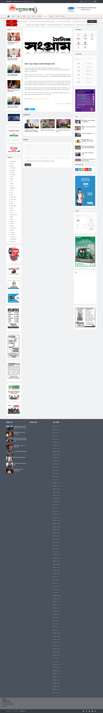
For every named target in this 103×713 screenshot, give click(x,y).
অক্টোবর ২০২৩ (55, 533)
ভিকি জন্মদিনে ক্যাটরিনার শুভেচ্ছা (19, 457)
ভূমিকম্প (12, 217)
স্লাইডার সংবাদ (13, 241)
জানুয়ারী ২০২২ (55, 598)
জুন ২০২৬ (54, 432)
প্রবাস (12, 201)
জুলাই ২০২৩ (55, 542)
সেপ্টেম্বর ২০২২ (55, 573)
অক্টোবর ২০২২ (55, 570)
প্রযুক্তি (18, 16)
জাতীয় (12, 185)
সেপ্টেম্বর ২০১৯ (55, 686)
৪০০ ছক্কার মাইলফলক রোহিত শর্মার (20, 451)
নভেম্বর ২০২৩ (55, 529)
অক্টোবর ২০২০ (55, 645)
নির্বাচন (12, 194)
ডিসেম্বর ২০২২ (55, 564)
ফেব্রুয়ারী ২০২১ (55, 633)
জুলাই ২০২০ (55, 655)
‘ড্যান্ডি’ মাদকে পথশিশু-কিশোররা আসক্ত (47, 130)
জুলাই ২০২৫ (55, 467)
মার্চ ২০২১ (54, 630)
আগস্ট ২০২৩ (55, 539)
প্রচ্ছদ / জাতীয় (13, 197)
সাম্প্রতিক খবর (13, 237)
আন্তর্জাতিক (39, 16)
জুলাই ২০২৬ (55, 429)
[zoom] (85, 100)
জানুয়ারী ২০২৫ (55, 486)
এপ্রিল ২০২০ (55, 664)
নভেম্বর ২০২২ (55, 567)
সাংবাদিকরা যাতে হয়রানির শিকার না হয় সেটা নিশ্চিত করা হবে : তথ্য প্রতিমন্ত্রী (31, 130)
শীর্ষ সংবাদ (12, 230)
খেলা (28, 16)
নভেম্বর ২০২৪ (55, 492)
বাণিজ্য (12, 208)
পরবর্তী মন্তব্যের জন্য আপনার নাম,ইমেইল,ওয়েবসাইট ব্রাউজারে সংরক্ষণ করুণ (40, 161)
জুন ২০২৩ (54, 545)
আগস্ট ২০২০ (55, 652)
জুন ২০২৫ (54, 470)
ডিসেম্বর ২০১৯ (55, 677)
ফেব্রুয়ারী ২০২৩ (55, 558)
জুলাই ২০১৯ (55, 692)
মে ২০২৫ (54, 473)
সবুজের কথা (51, 16)
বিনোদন (33, 16)
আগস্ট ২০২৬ (55, 426)
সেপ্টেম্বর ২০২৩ (55, 536)
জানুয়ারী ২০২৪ (55, 523)
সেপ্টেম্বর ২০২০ (55, 648)
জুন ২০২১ (54, 620)
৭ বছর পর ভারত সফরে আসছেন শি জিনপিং (35, 21)
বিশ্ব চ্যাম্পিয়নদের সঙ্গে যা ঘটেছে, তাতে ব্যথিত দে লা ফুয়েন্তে (54, 21)
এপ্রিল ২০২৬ (55, 439)
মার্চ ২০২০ (54, 667)
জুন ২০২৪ (54, 508)
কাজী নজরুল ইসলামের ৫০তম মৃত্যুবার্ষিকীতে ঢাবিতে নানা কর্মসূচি (87, 140)
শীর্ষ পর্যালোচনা (13, 228)
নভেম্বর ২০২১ (55, 605)
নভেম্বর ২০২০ (55, 642)
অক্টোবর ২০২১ (55, 608)
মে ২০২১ (54, 623)
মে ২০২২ (54, 586)
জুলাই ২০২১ (55, 617)
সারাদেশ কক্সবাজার (13, 239)
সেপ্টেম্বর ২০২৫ (55, 461)
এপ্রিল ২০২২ (55, 589)
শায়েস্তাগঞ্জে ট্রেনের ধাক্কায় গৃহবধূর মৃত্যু (20, 464)
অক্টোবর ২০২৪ (55, 495)
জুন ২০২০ (54, 658)
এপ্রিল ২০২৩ (55, 551)
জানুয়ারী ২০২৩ (55, 561)
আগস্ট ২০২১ (55, 614)
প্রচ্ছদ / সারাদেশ (13, 199)
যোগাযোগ (63, 16)
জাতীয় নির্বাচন (13, 188)
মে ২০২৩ (54, 548)
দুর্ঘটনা (12, 192)
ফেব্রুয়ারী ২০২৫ (55, 482)
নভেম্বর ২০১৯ (55, 680)
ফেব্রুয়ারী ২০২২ (55, 595)
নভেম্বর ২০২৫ (55, 454)
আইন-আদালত (13, 168)
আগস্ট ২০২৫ (55, 464)
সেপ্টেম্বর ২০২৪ (55, 498)
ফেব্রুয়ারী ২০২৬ (55, 445)
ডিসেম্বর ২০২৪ (55, 489)
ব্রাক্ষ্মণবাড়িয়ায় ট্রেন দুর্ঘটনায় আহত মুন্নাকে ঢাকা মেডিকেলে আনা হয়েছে (20, 427)
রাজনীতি (12, 225)
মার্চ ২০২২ (54, 592)
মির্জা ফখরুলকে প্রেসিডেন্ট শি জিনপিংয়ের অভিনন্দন (41, 99)
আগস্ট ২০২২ (55, 576)
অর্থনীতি (24, 16)
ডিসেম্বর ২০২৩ (55, 526)
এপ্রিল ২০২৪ (55, 514)
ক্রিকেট (12, 179)
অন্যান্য (57, 16)
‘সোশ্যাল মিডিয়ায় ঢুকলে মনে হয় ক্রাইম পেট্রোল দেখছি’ (76, 21)
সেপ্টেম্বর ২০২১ (55, 611)
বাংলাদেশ (13, 16)
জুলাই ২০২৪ (55, 504)
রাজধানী (12, 223)
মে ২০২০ (54, 661)
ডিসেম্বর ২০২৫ (55, 451)
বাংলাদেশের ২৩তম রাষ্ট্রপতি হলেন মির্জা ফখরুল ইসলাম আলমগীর (13, 106)
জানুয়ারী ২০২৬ (55, 448)
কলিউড (12, 177)
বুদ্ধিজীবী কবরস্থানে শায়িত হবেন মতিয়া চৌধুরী (19, 433)
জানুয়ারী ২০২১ (55, 636)
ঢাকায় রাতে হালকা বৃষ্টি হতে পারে (87, 133)
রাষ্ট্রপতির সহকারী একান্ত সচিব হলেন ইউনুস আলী (12, 43)
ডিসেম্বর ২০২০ (55, 639)
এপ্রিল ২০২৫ (55, 476)
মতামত (12, 219)
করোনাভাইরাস (13, 174)
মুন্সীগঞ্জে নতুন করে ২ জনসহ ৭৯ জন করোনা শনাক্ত (20, 446)
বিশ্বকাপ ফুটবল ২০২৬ (14, 214)
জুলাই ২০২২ (55, 580)
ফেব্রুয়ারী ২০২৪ (55, 520)
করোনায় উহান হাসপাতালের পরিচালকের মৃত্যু (18, 470)
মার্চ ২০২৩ (54, 554)
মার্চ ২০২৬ (54, 442)
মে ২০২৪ (54, 511)
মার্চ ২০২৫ (54, 479)
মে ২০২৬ (54, 435)
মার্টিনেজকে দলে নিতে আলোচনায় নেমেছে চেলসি (88, 127)
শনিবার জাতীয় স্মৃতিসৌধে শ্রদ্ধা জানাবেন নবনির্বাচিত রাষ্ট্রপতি (12, 75)
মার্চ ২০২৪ (54, 517)
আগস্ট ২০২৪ (55, 501)
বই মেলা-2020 (13, 205)
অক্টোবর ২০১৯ (55, 683)
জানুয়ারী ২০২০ (55, 673)
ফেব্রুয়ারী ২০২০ (55, 670)
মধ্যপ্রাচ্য (12, 221)
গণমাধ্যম (45, 16)
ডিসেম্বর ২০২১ (55, 601)
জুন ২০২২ (54, 583)
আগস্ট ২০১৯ (55, 689)
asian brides (13, 161)
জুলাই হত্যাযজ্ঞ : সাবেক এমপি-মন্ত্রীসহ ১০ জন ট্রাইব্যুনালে (88, 121)
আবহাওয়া (12, 172)
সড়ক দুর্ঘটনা (13, 232)
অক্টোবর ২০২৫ (55, 457)
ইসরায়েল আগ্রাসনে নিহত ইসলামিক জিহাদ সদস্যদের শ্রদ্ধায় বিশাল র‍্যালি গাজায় (20, 440)
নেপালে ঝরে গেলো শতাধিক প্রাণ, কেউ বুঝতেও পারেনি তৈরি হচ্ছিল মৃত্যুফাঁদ (88, 147)
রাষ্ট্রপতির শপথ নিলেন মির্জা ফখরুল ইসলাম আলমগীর (13, 90)
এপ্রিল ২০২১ (55, 626)
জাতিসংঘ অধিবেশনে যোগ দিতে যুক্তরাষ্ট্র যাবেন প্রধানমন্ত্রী (12, 59)
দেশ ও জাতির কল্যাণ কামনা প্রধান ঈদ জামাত (62, 130)
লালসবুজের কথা (22, 711)
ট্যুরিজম (12, 190)
